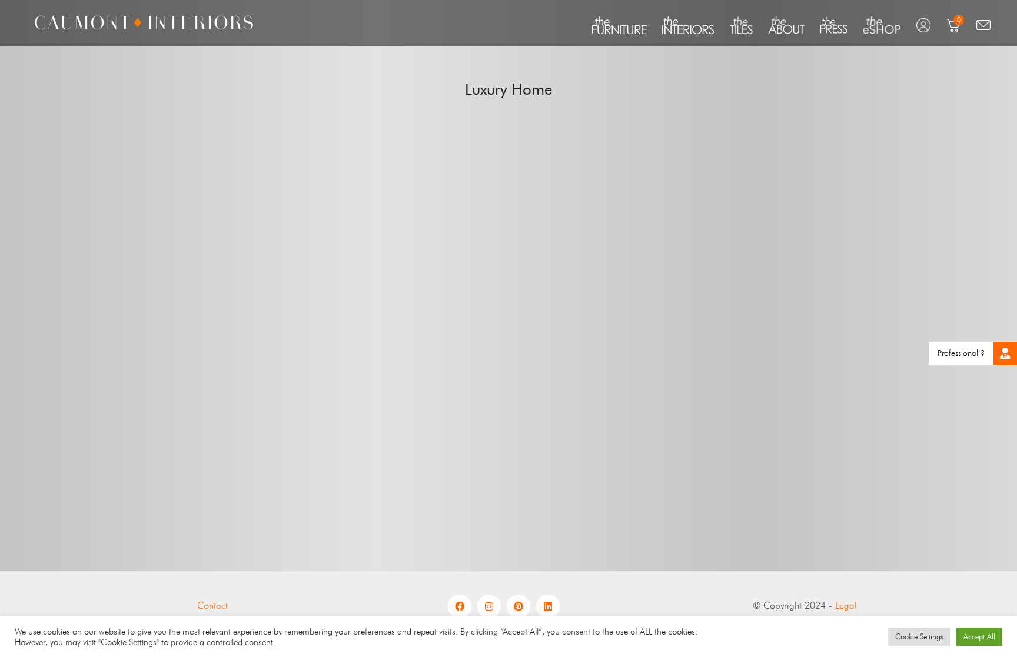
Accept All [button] (979, 636)
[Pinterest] (518, 606)
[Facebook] (459, 606)
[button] (1005, 353)
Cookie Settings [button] (919, 636)
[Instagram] (489, 606)
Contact (212, 605)
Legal (846, 605)
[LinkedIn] (548, 606)
